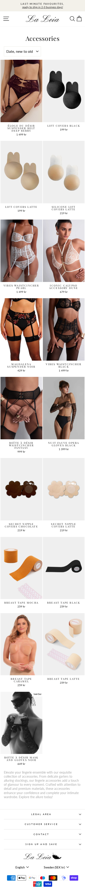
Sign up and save (41, 844)
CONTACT (41, 834)
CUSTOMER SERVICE (41, 824)
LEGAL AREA (41, 814)
